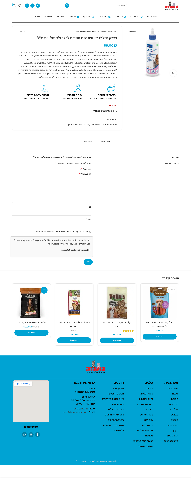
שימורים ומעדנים (145, 446)
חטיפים (149, 388)
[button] (117, 340)
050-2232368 (81, 408)
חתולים (106, 125)
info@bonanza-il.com (75, 412)
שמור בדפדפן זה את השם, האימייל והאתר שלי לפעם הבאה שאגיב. (61, 232)
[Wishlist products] (20, 5)
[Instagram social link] (32, 5)
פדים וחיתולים (146, 425)
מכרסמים (173, 404)
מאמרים (174, 420)
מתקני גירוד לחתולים (114, 415)
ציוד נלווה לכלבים (145, 430)
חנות (109, 31)
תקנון (175, 430)
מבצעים (174, 415)
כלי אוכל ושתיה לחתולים (113, 399)
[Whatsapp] (24, 434)
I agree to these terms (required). (74, 250)
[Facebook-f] (37, 434)
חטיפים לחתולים (116, 394)
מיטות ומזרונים (146, 415)
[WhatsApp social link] (27, 5)
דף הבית (114, 31)
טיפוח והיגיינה (95, 125)
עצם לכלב (148, 420)
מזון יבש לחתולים (116, 409)
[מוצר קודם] (24, 31)
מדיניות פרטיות (171, 441)
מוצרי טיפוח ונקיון (75, 125)
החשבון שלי (172, 425)
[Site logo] (171, 5)
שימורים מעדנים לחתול (113, 425)
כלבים (86, 125)
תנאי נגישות (172, 436)
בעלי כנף (174, 409)
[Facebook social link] (38, 5)
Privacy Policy (66, 244)
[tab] (105, 140)
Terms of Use (83, 244)
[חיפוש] (67, 5)
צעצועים (149, 436)
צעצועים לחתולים (116, 420)
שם (90, 207)
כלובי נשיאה (118, 430)
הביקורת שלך (85, 174)
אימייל (89, 219)
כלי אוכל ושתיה (146, 399)
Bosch (74, 331)
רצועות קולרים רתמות (143, 441)
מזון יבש (149, 409)
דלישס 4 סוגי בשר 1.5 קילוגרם (31, 322)
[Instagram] (31, 434)
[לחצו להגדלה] (173, 73)
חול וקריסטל (118, 388)
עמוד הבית (173, 388)
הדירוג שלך (86, 169)
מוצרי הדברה (118, 404)
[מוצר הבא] (18, 31)
